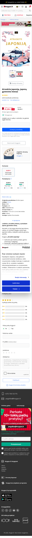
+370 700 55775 (11, 394)
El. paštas (5, 342)
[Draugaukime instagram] (6, 511)
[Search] (30, 10)
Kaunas (3, 467)
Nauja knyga (8, 172)
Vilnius (3, 465)
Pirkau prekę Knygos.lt (9, 325)
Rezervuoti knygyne (13, 143)
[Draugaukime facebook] (2, 511)
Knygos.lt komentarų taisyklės (17, 385)
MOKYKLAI (20, 15)
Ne (6, 328)
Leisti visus (16, 283)
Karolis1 (20, 188)
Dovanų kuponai (11, 477)
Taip (12, 328)
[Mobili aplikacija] (6, 499)
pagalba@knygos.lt (13, 399)
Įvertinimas (6, 350)
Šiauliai (3, 471)
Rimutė (7, 188)
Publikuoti (16, 380)
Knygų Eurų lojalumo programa (16, 483)
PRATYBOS (7, 15)
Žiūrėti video (5, 197)
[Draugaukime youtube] (14, 511)
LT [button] (19, 6)
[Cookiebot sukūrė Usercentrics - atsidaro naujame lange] (22, 247)
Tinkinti (15, 289)
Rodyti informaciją (21, 277)
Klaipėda (3, 469)
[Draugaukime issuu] (17, 511)
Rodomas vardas (7, 333)
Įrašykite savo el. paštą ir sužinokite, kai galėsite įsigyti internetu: (15, 119)
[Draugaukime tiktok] (10, 511)
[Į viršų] (28, 525)
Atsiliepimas (6, 357)
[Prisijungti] (26, 7)
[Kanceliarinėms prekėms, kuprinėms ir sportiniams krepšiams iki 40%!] (16, 24)
